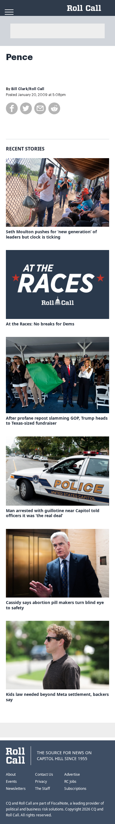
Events (11, 781)
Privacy (41, 781)
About (11, 774)
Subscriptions (75, 788)
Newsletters (16, 788)
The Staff (42, 788)
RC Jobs (70, 781)
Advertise (72, 774)
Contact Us (44, 774)
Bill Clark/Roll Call (27, 89)
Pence (19, 57)
